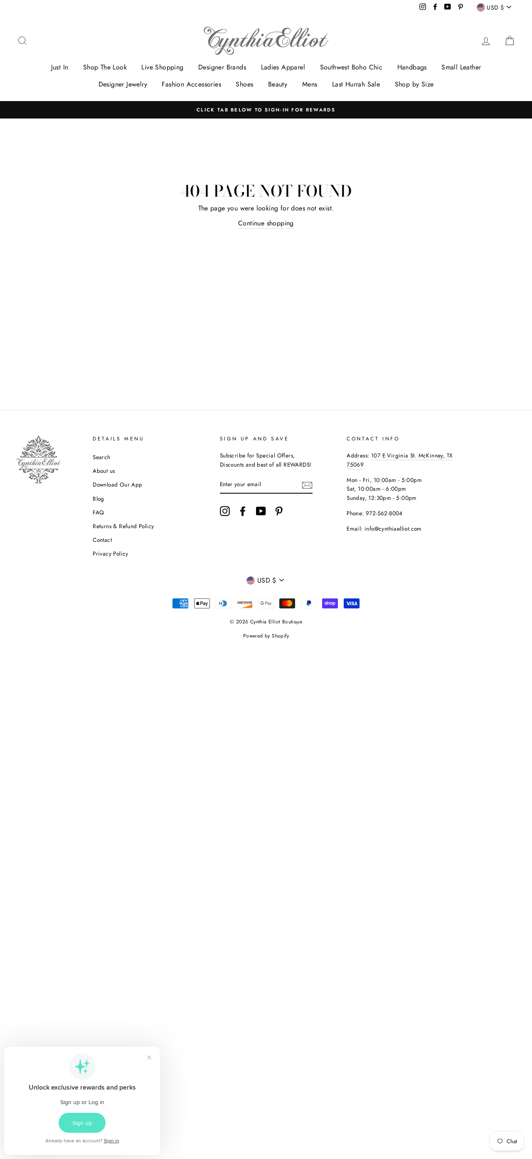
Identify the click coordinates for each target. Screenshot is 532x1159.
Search (101, 457)
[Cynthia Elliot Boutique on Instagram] (225, 511)
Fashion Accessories (191, 84)
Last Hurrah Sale (356, 84)
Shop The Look (105, 67)
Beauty (277, 84)
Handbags (412, 67)
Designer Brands (222, 67)
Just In (60, 67)
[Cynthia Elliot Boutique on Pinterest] (279, 511)
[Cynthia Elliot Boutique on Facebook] (243, 511)
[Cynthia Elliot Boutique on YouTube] (261, 511)
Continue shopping (266, 223)
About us (104, 471)
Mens (310, 84)
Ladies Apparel (283, 67)
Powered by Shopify (266, 636)
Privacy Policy (110, 553)
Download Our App (117, 484)
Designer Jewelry (123, 84)
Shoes (244, 84)
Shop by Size (414, 84)
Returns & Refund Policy (123, 526)
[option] (266, 109)
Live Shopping (162, 67)
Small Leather (461, 67)
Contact (102, 540)
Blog (98, 498)
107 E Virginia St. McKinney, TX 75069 (400, 460)
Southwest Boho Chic (351, 67)
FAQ (98, 512)
